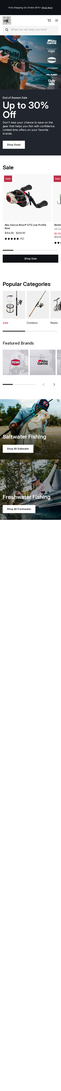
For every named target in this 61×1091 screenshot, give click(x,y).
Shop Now (47, 7)
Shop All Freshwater (19, 509)
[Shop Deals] (30, 62)
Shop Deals (14, 144)
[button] (43, 384)
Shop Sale (30, 258)
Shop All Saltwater (18, 448)
